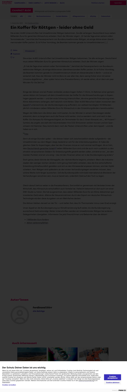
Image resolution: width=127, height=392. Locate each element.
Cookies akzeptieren (113, 377)
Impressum (6, 382)
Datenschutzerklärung (86, 380)
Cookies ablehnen (112, 382)
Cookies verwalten (9, 385)
